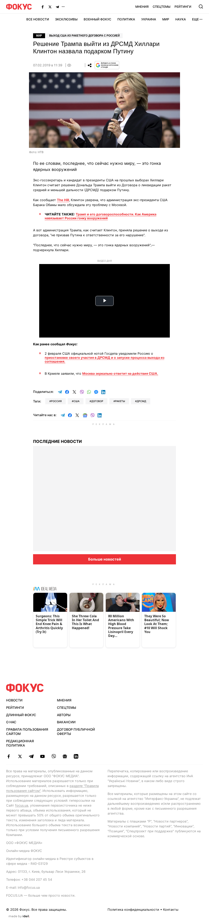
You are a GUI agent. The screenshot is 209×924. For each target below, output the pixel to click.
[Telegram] (57, 6)
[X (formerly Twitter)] (50, 6)
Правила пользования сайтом (27, 731)
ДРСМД (141, 401)
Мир (165, 19)
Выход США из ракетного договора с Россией (84, 35)
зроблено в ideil (19, 916)
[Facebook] (42, 6)
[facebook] (8, 756)
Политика (126, 19)
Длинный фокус (21, 715)
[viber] (53, 756)
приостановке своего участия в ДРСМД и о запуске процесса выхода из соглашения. (104, 359)
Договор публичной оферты (76, 731)
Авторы (64, 715)
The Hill (63, 200)
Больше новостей (104, 559)
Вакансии (66, 722)
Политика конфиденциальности (133, 909)
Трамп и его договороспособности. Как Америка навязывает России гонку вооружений (100, 216)
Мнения (142, 6)
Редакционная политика (20, 743)
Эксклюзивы (66, 19)
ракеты (120, 401)
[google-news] (64, 756)
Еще (195, 19)
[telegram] (31, 756)
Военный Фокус (97, 19)
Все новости (37, 19)
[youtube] (42, 756)
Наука (180, 19)
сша (76, 401)
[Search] (200, 6)
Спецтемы (161, 6)
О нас (11, 722)
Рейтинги (183, 6)
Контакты (170, 909)
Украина (148, 19)
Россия (56, 401)
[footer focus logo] (25, 688)
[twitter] (19, 756)
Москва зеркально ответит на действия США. (120, 373)
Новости (14, 700)
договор (97, 401)
